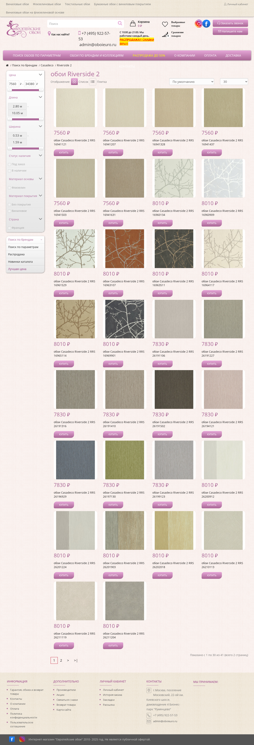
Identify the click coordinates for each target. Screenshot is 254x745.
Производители (66, 690)
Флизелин (18, 187)
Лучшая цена (17, 269)
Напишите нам (231, 31)
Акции (60, 695)
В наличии (19, 170)
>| (76, 660)
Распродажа (16, 254)
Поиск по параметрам (23, 247)
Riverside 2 (64, 65)
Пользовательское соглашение (21, 724)
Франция (18, 228)
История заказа (112, 695)
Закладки (108, 700)
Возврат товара (66, 704)
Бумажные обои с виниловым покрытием (122, 4)
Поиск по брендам (24, 65)
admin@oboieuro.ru (165, 721)
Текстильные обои (77, 4)
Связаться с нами (67, 700)
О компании (17, 703)
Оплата (14, 708)
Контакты (16, 699)
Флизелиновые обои (47, 4)
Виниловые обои (17, 4)
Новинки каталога (20, 261)
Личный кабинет (113, 690)
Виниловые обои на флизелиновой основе (35, 12)
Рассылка (108, 704)
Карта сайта (64, 709)
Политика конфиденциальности (23, 715)
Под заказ (18, 164)
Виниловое (19, 211)
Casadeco (47, 65)
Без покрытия (21, 204)
